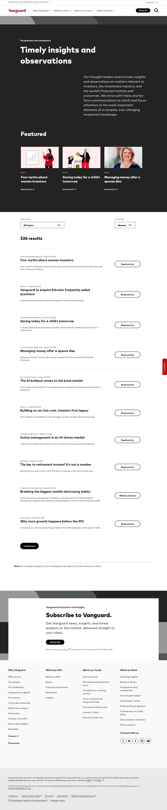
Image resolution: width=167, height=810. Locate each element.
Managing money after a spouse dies (47, 351)
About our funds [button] (82, 10)
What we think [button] (104, 10)
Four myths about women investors (46, 260)
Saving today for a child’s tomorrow (47, 321)
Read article (127, 264)
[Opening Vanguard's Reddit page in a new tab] (148, 741)
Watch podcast (127, 495)
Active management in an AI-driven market (52, 437)
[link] (154, 10)
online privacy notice (60, 649)
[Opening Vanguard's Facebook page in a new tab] (136, 741)
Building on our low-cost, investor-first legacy (54, 410)
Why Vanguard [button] (40, 10)
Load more (29, 546)
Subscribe (143, 10)
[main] (83, 338)
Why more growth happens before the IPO (52, 521)
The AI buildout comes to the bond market (51, 381)
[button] (30, 2)
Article (23, 172)
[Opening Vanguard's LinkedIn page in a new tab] (129, 741)
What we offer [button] (61, 10)
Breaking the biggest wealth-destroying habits (55, 491)
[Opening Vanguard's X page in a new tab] (123, 741)
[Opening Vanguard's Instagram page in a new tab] (142, 741)
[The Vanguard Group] (19, 11)
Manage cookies (58, 800)
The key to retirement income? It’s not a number (55, 464)
